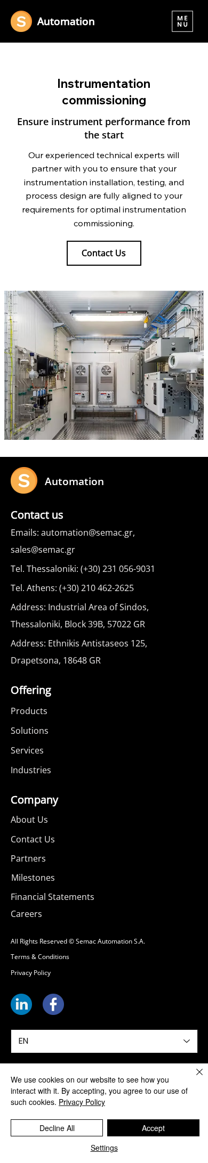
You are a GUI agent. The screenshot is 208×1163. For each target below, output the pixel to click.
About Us (29, 819)
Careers (26, 914)
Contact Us (33, 839)
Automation (66, 21)
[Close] (193, 1078)
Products (29, 711)
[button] (182, 21)
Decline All (57, 1128)
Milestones (33, 877)
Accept (153, 1128)
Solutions (30, 730)
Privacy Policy (31, 972)
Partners (28, 858)
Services (27, 750)
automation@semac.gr (87, 532)
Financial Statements (52, 897)
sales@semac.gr (43, 549)
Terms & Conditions (40, 956)
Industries (31, 770)
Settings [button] (104, 1147)
